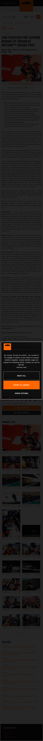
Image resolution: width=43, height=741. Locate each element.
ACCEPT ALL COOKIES (21, 385)
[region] (21, 370)
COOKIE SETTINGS (21, 393)
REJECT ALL (21, 376)
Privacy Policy (19, 367)
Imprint (25, 367)
